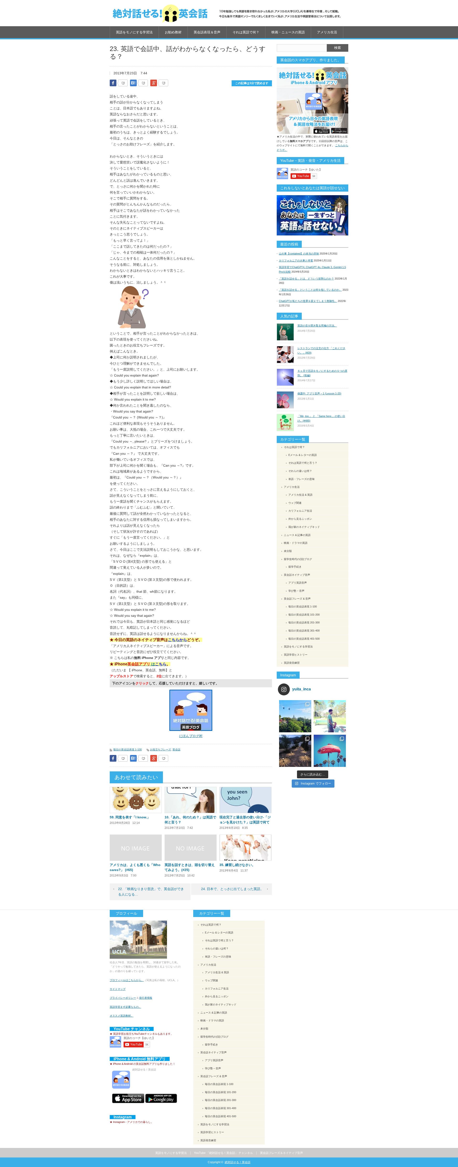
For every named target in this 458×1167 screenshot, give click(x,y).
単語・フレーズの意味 (301, 479)
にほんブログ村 (191, 736)
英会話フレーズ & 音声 (297, 598)
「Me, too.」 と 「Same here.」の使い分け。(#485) (321, 418)
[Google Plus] (163, 83)
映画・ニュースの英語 (288, 32)
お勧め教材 (173, 32)
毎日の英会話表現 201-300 (304, 622)
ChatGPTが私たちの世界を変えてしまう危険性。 (308, 301)
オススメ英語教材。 (121, 1015)
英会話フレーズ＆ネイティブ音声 (281, 1153)
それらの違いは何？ (300, 470)
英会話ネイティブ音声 (297, 574)
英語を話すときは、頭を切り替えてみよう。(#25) (190, 867)
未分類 (288, 551)
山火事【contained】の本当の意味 (299, 253)
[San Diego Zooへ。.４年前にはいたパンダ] (295, 716)
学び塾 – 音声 (296, 590)
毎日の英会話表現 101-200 (304, 614)
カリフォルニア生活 (300, 510)
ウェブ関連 (295, 502)
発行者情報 (145, 997)
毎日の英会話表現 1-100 (127, 749)
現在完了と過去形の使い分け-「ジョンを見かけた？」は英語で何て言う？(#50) (245, 822)
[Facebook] (123, 83)
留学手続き (295, 566)
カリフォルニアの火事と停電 (296, 260)
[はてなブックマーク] (143, 83)
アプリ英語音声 (297, 582)
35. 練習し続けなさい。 (237, 865)
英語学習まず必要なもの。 (125, 1006)
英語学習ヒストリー (295, 654)
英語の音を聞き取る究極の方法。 (317, 325)
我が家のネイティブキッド (304, 526)
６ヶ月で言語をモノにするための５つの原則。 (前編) (322, 373)
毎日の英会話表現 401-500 (304, 638)
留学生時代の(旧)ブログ (298, 559)
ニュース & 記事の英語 (297, 535)
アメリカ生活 (327, 32)
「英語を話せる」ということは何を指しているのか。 (310, 289)
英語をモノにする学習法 (134, 32)
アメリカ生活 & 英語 (300, 494)
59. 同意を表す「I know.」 (130, 817)
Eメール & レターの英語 (302, 455)
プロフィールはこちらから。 (127, 980)
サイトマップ (117, 989)
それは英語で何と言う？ (302, 462)
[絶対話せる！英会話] (227, 13)
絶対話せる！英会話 (237, 1162)
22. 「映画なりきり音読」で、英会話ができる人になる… (151, 891)
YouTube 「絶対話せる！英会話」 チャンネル (223, 1153)
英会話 (176, 749)
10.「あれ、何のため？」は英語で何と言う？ (190, 819)
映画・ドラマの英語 (295, 542)
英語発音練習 (292, 662)
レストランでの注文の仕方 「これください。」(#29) (321, 350)
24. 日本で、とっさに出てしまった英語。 (232, 889)
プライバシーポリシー (123, 997)
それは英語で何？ (246, 32)
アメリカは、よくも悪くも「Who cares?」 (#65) (135, 867)
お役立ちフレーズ (160, 749)
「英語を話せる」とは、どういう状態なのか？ (306, 278)
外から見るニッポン (300, 518)
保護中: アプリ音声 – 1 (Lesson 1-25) (319, 393)
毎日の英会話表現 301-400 (304, 630)
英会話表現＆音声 (207, 32)
